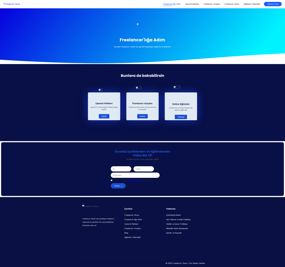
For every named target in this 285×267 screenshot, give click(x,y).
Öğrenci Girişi (272, 4)
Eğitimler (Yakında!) (252, 4)
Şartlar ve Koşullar (174, 233)
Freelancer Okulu (232, 4)
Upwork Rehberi (192, 4)
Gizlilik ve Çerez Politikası (176, 224)
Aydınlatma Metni (173, 215)
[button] (181, 117)
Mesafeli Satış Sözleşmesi (177, 228)
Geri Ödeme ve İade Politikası (178, 219)
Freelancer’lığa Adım (172, 4)
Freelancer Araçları (212, 4)
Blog (126, 233)
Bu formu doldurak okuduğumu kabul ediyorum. (137, 180)
